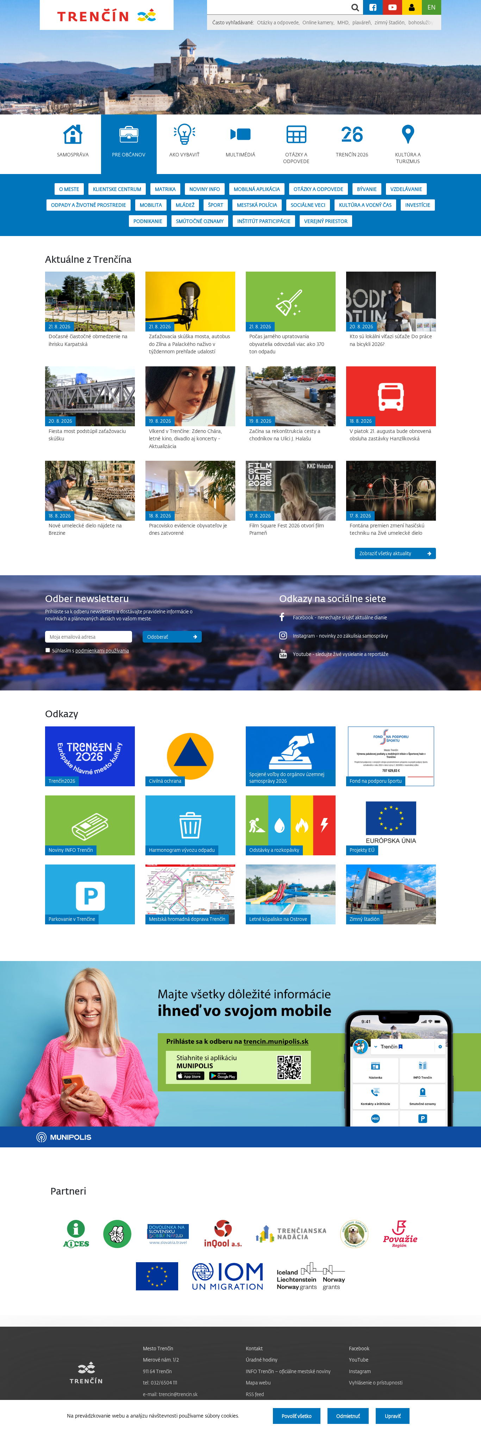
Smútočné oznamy (200, 221)
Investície (417, 205)
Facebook (359, 1348)
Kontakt (254, 1348)
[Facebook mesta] (372, 7)
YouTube (358, 1360)
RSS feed (255, 1394)
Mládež (185, 205)
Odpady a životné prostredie (88, 205)
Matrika (165, 189)
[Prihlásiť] (411, 7)
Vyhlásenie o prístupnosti (375, 1382)
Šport (215, 205)
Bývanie (367, 189)
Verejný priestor (326, 221)
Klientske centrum (117, 189)
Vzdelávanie (406, 189)
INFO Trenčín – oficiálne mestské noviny (288, 1371)
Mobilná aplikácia (257, 189)
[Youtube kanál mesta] (392, 7)
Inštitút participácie (264, 221)
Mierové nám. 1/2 (161, 1360)
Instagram (360, 1371)
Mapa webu (258, 1382)
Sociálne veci (308, 205)
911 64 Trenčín (157, 1371)
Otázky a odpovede (278, 22)
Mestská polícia (257, 205)
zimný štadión (390, 22)
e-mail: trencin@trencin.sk (170, 1394)
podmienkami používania (102, 650)
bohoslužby (420, 22)
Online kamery (317, 22)
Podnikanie (147, 221)
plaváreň (361, 22)
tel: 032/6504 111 (160, 1382)
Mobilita (151, 205)
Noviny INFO (204, 189)
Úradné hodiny (261, 1360)
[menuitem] (73, 140)
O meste (69, 189)
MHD (343, 22)
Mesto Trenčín (158, 1348)
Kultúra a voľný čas (365, 205)
